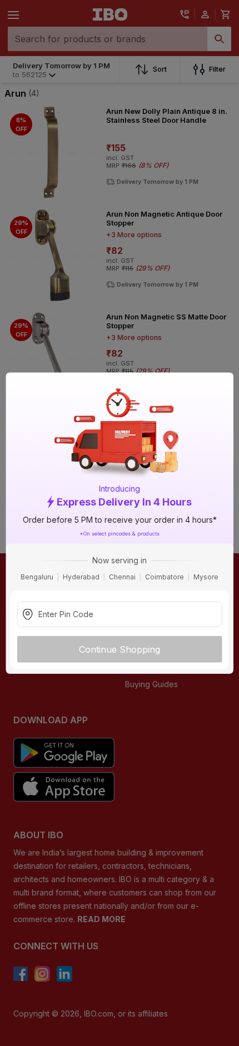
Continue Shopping (119, 649)
